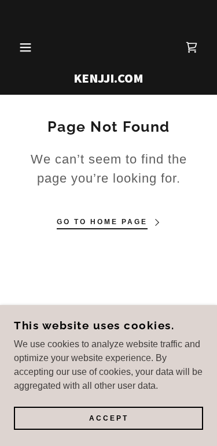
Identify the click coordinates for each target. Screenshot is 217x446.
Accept (108, 418)
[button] (17, 47)
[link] (108, 47)
